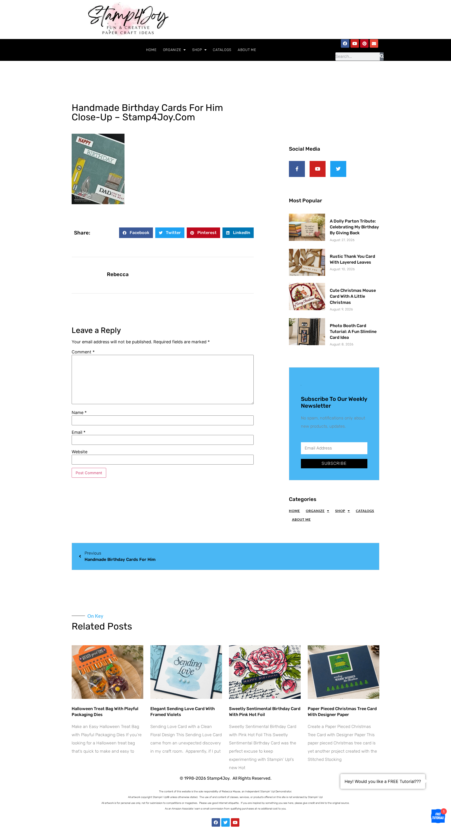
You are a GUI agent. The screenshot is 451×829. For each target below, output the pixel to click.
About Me (247, 50)
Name (79, 413)
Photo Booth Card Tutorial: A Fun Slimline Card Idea (353, 331)
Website (79, 452)
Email (79, 432)
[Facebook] (345, 43)
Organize (172, 50)
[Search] (382, 56)
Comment (83, 352)
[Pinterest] (364, 43)
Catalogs (222, 50)
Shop (197, 50)
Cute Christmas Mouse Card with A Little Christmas (353, 296)
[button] (136, 232)
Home (151, 50)
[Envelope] (374, 43)
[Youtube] (354, 43)
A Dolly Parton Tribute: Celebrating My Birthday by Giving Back (354, 227)
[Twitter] (225, 822)
